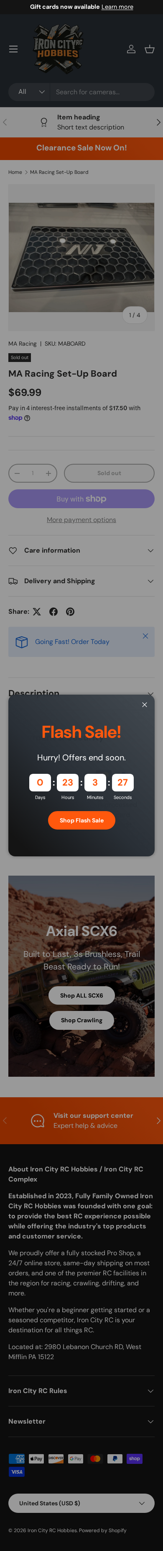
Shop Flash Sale (82, 820)
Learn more (117, 6)
